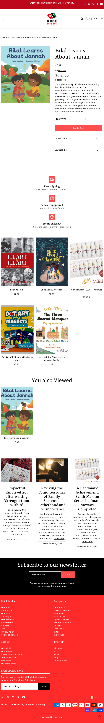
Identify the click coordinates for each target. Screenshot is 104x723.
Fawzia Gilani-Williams (12, 654)
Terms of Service (9, 635)
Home (4, 37)
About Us (5, 607)
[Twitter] (93, 4)
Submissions (7, 622)
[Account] (86, 19)
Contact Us (6, 610)
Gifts (56, 632)
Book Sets (59, 625)
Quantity (60, 119)
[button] (78, 139)
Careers (5, 625)
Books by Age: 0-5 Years (20, 37)
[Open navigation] (23, 18)
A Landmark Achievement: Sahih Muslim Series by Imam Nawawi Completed (87, 498)
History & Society (62, 622)
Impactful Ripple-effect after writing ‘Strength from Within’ (16, 496)
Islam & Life (59, 616)
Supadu (58, 717)
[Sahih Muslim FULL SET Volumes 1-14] (86, 262)
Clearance (59, 635)
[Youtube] (101, 4)
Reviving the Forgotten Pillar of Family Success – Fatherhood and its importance (52, 498)
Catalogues (7, 616)
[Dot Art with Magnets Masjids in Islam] (17, 329)
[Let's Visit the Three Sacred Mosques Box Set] (52, 329)
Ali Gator (58, 648)
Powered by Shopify (35, 704)
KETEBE (57, 654)
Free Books (59, 628)
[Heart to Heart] (17, 262)
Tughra (57, 657)
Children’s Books (62, 610)
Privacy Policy (7, 632)
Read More (17, 534)
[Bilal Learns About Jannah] (17, 411)
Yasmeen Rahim (9, 663)
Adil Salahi (6, 648)
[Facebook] (85, 4)
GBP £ (96, 18)
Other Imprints (61, 660)
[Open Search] (82, 19)
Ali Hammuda (7, 651)
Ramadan (59, 613)
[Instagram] (89, 4)
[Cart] (102, 19)
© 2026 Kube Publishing (12, 704)
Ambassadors (7, 619)
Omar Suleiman (9, 657)
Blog (3, 628)
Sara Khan (6, 660)
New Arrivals (60, 607)
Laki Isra (62, 70)
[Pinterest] (97, 4)
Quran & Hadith (61, 619)
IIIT (55, 651)
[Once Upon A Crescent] (52, 262)
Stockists (5, 613)
